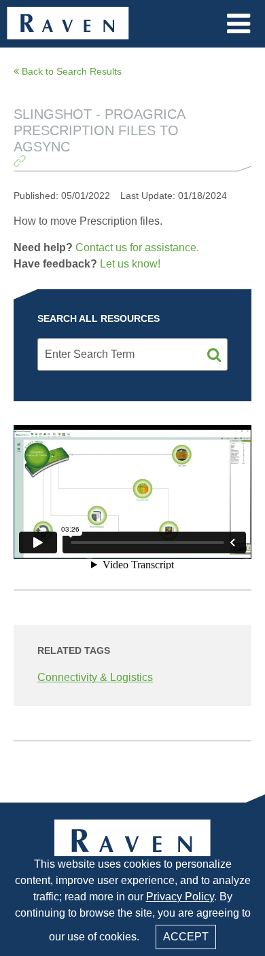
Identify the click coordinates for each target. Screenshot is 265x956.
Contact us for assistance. (137, 247)
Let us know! (130, 264)
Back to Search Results (70, 71)
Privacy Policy (180, 896)
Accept (186, 936)
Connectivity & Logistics (95, 677)
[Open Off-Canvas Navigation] (238, 23)
